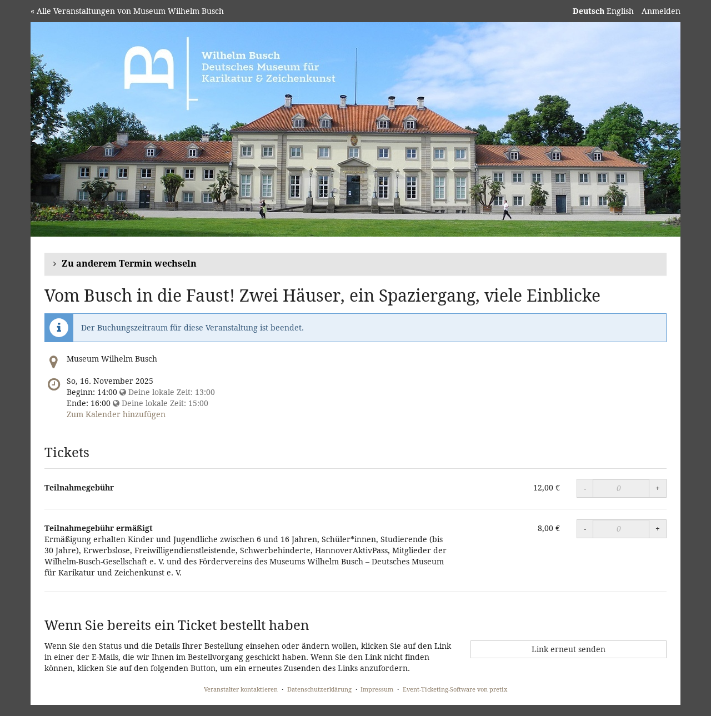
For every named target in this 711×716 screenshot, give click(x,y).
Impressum (376, 689)
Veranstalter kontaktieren (241, 689)
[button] (355, 264)
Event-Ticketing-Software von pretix (455, 689)
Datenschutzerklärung (319, 689)
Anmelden (661, 11)
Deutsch (588, 11)
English (620, 11)
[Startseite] (355, 129)
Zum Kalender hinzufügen (116, 414)
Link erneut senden (568, 649)
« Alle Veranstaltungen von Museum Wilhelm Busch (127, 11)
